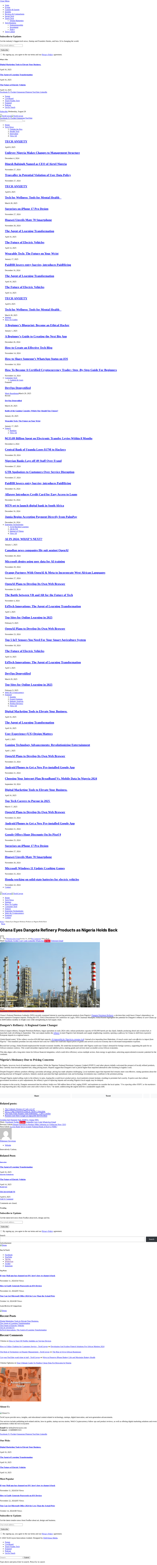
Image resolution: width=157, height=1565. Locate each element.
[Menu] (1, 114)
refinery (56, 1033)
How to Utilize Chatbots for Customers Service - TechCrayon (24, 1346)
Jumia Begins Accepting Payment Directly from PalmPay (41, 516)
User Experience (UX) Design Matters (29, 733)
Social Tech (9, 16)
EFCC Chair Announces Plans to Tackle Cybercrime (25, 1111)
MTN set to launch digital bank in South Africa (34, 505)
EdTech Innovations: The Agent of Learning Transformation (43, 606)
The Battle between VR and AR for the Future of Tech (39, 595)
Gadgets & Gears (16, 380)
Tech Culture (10, 32)
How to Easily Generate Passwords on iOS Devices (21, 1286)
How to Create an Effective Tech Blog (28, 347)
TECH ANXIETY (16, 141)
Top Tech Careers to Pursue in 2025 (28, 801)
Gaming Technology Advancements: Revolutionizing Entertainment (47, 745)
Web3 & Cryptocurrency (14, 692)
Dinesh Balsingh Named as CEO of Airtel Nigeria (36, 163)
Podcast (8, 105)
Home (7, 125)
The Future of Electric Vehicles (13, 85)
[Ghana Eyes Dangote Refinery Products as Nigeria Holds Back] (50, 1007)
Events (7, 7)
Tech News (9, 127)
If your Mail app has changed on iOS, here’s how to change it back (27, 1276)
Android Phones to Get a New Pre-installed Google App (40, 767)
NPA (37, 1120)
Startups (8, 317)
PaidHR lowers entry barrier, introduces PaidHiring (38, 264)
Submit (26, 1558)
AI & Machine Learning (19, 527)
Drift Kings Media (50, 1538)
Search (2, 1235)
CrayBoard (9, 98)
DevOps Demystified (18, 387)
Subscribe (4, 111)
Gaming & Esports (12, 10)
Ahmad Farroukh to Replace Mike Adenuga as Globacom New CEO (39, 1124)
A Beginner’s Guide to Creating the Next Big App (36, 336)
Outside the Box (16, 129)
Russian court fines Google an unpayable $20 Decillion (26, 1116)
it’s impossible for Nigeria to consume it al (68, 1039)
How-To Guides (11, 320)
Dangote (14, 1120)
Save (48, 941)
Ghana (31, 1120)
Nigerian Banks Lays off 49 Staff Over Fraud (33, 460)
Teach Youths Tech (12, 101)
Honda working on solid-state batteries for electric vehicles (42, 879)
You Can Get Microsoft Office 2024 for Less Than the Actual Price (27, 1296)
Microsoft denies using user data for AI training (35, 561)
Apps (7, 5)
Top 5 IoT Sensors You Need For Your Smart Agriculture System (45, 639)
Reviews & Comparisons (14, 14)
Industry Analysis (16, 701)
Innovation (14, 134)
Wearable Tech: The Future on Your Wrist (32, 253)
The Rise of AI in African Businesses (66, 1352)
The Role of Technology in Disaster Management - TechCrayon (24, 1352)
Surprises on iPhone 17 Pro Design (26, 208)
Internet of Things (17, 531)
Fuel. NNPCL (23, 1120)
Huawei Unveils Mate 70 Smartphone (28, 220)
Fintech (8, 428)
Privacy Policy (47, 55)
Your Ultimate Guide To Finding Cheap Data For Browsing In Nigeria (44, 1363)
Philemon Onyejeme (13, 939)
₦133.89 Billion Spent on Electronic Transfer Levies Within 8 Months (48, 438)
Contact (8, 887)
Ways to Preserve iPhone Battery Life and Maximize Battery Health (69, 1357)
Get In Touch (10, 107)
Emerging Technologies (14, 525)
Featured (8, 103)
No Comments (36, 939)
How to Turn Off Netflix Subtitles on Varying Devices (30, 1341)
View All (13, 136)
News (3, 924)
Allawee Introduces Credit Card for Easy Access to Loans (41, 494)
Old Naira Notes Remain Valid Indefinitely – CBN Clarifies (28, 1113)
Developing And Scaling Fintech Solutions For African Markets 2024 (77, 1346)
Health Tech (14, 131)
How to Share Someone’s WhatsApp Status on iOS (36, 358)
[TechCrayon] (11, 116)
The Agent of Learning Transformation (16, 75)
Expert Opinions (16, 699)
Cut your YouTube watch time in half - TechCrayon (20, 1357)
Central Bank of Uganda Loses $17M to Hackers (35, 449)
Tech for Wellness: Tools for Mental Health (33, 197)
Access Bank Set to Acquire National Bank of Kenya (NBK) (33, 1127)
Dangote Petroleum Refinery (102, 1015)
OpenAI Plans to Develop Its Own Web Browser (35, 583)
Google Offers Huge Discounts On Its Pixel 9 (33, 834)
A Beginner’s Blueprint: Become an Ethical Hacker (37, 325)
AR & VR (14, 529)
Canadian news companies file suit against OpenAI (36, 550)
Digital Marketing (17, 21)
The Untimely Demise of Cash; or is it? (20, 1109)
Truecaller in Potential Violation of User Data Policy (38, 175)
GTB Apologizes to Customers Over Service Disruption (39, 472)
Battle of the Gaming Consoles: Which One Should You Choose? (31, 411)
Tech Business (10, 23)
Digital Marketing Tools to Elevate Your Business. (20, 64)
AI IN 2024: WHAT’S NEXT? (23, 539)
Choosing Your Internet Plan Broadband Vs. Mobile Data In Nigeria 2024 (51, 778)
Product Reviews (16, 704)
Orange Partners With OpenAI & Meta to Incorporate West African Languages (55, 572)
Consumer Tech (11, 378)
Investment (14, 27)
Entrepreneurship (16, 25)
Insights (8, 12)
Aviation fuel (5, 1120)
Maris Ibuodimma (12, 393)
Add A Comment (6, 1199)
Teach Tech (9, 18)
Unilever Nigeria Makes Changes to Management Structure (42, 152)
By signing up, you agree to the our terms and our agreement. (32, 55)
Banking (13, 431)
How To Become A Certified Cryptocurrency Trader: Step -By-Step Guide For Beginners (61, 370)
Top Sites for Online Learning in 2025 (28, 617)
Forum (7, 96)
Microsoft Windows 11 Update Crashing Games (35, 868)
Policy (12, 29)
